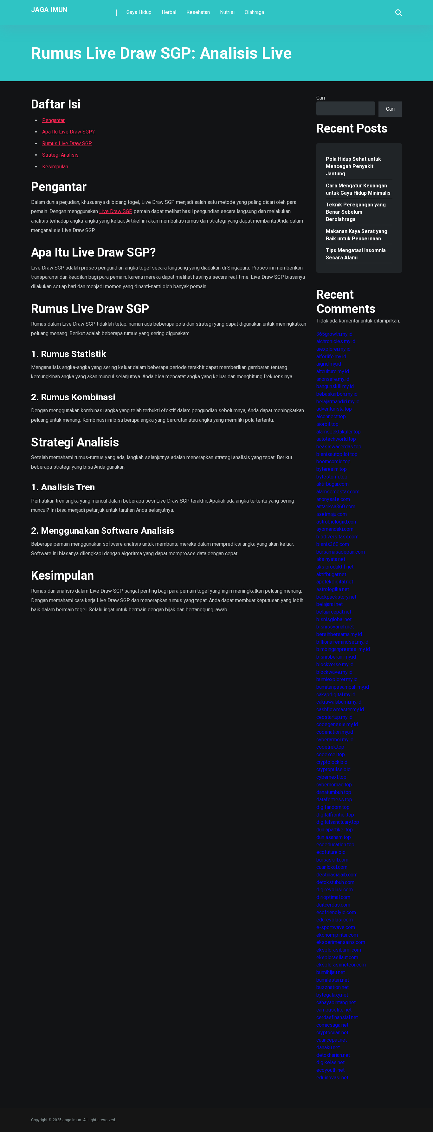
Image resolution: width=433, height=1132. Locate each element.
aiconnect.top (331, 416)
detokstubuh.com (335, 882)
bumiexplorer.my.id (337, 679)
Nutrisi (227, 12)
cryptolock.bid (331, 762)
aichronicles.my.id (335, 341)
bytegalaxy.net (332, 995)
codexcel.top (330, 754)
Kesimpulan (55, 167)
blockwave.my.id (334, 672)
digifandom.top (333, 807)
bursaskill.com (332, 860)
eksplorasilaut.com (337, 957)
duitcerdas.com (333, 905)
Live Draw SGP (115, 211)
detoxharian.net (333, 1055)
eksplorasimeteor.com (341, 965)
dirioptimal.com (333, 897)
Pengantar (53, 120)
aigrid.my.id (328, 364)
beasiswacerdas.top (338, 447)
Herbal (169, 12)
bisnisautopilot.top (337, 454)
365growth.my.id (334, 334)
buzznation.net (332, 987)
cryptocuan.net (332, 1033)
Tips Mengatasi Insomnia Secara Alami (356, 254)
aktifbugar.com (332, 484)
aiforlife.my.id (331, 357)
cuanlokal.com (331, 867)
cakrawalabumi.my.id (338, 702)
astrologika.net (332, 589)
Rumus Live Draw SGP (67, 143)
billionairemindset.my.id (342, 642)
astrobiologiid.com (337, 522)
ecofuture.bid (331, 852)
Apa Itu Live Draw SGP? (68, 132)
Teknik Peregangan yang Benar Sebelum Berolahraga (356, 212)
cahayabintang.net (336, 1002)
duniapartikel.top (334, 830)
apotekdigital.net (334, 582)
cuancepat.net (331, 1040)
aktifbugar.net (331, 574)
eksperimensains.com (340, 942)
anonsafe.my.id (332, 379)
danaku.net (328, 1047)
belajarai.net (329, 604)
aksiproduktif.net (334, 567)
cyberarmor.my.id (334, 740)
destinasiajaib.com (337, 875)
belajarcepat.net (333, 612)
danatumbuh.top (333, 792)
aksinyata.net (330, 559)
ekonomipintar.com (337, 935)
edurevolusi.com (334, 920)
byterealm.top (331, 469)
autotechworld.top (336, 439)
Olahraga (254, 12)
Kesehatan (198, 12)
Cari (320, 98)
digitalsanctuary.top (337, 822)
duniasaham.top (333, 837)
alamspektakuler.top (338, 432)
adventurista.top (334, 409)
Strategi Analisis (60, 155)
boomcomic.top (333, 462)
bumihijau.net (330, 972)
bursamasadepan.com (340, 552)
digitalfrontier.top (335, 815)
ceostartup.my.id (334, 717)
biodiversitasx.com (337, 537)
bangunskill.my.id (335, 386)
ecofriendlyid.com (336, 912)
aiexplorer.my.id (333, 349)
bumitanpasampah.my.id (342, 687)
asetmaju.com (331, 514)
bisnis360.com (332, 544)
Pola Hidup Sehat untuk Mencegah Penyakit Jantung (353, 166)
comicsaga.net (332, 1025)
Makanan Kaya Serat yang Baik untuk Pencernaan (356, 235)
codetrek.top (330, 747)
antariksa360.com (335, 507)
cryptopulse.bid (333, 769)
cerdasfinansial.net (337, 1017)
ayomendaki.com (334, 529)
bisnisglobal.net (334, 619)
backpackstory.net (336, 597)
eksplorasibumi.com (338, 950)
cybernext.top (331, 777)
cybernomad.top (334, 785)
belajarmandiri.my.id (337, 402)
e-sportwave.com (335, 927)
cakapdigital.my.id (335, 695)
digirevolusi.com (334, 890)
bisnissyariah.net (335, 627)
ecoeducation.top (335, 845)
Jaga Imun (49, 9)
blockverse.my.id (334, 664)
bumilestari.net (332, 980)
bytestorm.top (331, 477)
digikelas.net (330, 1062)
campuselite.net (334, 1010)
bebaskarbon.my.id (337, 394)
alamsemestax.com (337, 492)
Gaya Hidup (139, 12)
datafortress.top (334, 800)
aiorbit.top (327, 424)
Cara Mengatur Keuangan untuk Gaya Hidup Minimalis (358, 189)
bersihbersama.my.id (339, 634)
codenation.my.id (334, 732)
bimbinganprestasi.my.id (343, 649)
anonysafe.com (333, 499)
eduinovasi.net (332, 1078)
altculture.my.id (332, 371)
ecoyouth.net (330, 1070)
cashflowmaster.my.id (340, 709)
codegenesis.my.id (337, 724)
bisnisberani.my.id (336, 657)
